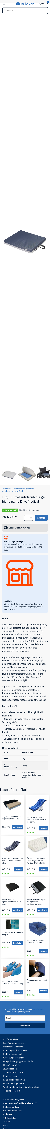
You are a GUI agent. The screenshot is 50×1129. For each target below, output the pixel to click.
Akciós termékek (10, 1039)
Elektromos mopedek (12, 1054)
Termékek (6, 488)
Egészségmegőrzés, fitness (15, 1050)
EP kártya (7, 1114)
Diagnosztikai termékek (13, 1046)
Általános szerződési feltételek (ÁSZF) (20, 1103)
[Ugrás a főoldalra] (25, 4)
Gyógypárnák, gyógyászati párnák (18, 1061)
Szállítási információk (12, 1110)
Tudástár (7, 1121)
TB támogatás (9, 1118)
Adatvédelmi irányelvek (13, 1099)
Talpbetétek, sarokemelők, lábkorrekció (21, 1087)
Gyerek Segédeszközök (13, 1058)
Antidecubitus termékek (12, 491)
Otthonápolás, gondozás (23, 488)
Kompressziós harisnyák (14, 1080)
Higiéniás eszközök (11, 1065)
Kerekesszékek (10, 1076)
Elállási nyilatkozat (11, 1107)
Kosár (45, 3)
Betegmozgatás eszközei (14, 1043)
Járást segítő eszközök (13, 1072)
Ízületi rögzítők (10, 1069)
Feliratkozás (25, 1025)
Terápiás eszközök (11, 1091)
